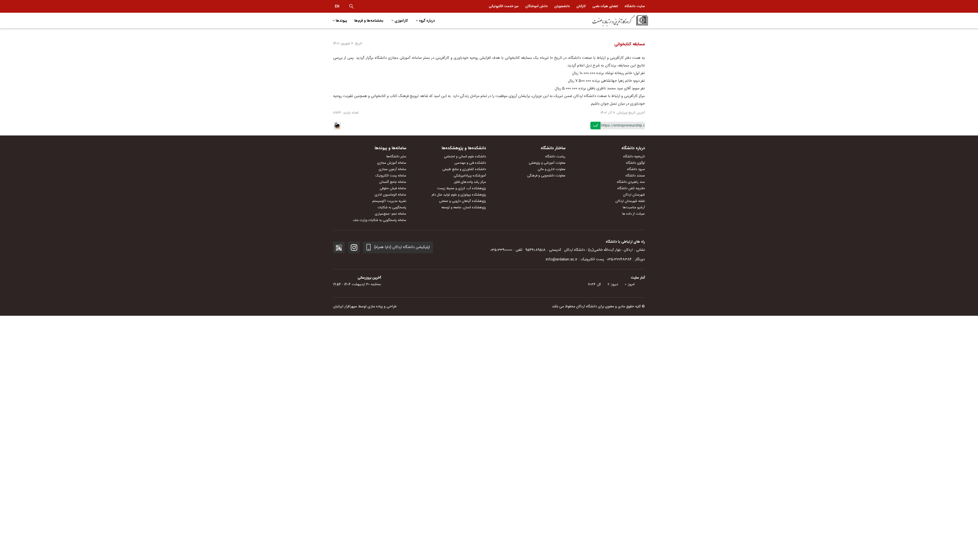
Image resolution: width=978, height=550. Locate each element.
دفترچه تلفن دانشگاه (631, 188)
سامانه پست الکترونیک (390, 175)
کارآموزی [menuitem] (401, 20)
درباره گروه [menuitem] (427, 20)
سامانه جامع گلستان (392, 182)
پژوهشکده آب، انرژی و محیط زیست (461, 188)
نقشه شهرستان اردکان (630, 201)
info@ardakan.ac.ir (561, 259)
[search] (351, 6)
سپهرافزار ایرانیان (345, 307)
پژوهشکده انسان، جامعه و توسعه (463, 207)
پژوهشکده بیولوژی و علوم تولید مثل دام (459, 195)
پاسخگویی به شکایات (392, 207)
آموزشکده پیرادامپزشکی (470, 175)
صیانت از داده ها (633, 214)
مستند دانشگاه (635, 175)
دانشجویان (562, 6)
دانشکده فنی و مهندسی (470, 163)
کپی (595, 125)
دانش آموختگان (536, 6)
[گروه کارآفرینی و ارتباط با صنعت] (610, 20)
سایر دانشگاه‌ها (396, 156)
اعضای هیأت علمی (605, 6)
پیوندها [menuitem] (341, 20)
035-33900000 (501, 250)
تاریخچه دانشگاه (634, 156)
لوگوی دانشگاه (635, 163)
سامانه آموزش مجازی (391, 163)
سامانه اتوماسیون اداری (390, 195)
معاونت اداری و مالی (551, 169)
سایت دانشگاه (634, 6)
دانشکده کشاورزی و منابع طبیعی (464, 169)
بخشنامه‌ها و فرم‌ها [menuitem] (368, 20)
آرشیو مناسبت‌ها (634, 207)
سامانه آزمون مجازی (392, 169)
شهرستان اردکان (634, 195)
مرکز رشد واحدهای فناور (470, 182)
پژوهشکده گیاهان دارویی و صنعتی (462, 201)
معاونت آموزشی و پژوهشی (547, 163)
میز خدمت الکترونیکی (504, 6)
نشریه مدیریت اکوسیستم (389, 201)
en (337, 6)
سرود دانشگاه (636, 169)
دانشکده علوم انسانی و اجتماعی (465, 156)
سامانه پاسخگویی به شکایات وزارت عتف (379, 220)
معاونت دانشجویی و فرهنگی (546, 175)
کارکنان (581, 6)
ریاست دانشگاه (555, 156)
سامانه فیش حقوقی (393, 188)
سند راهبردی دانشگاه (631, 182)
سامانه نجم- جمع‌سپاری (390, 214)
